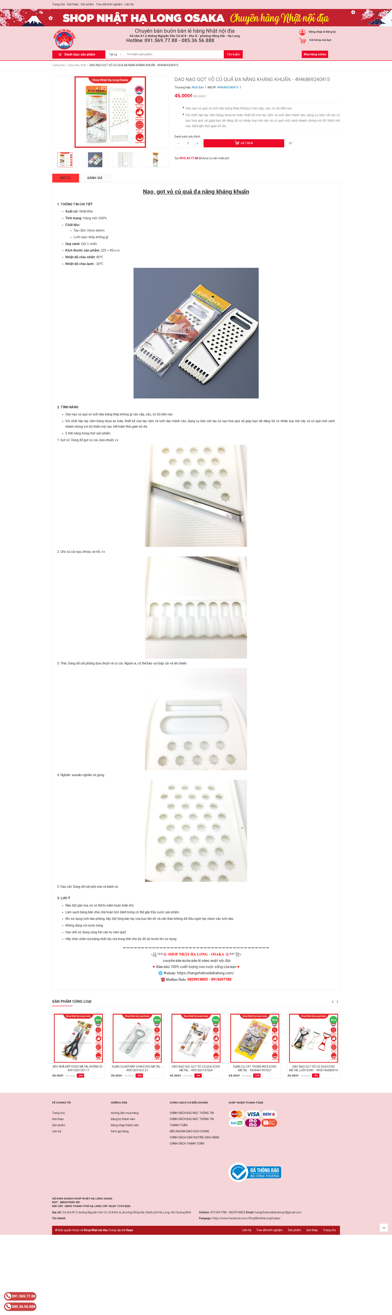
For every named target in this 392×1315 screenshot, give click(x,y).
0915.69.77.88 (188, 158)
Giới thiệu (73, 4)
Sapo (129, 1230)
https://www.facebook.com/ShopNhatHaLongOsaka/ (246, 1218)
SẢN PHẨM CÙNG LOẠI (71, 1001)
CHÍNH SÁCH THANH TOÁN (187, 1143)
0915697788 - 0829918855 (227, 1212)
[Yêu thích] (290, 143)
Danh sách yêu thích (187, 136)
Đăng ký (331, 31)
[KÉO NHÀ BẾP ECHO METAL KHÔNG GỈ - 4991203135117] (78, 1038)
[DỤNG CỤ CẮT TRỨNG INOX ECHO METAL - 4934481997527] (255, 1038)
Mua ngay (60, 1077)
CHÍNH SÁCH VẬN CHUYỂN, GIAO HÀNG (194, 1137)
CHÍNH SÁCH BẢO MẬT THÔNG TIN (192, 1113)
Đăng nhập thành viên (125, 1125)
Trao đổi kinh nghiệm (109, 4)
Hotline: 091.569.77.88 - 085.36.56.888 (170, 40)
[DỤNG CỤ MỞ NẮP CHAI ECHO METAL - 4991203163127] (137, 1038)
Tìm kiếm (233, 54)
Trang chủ (58, 4)
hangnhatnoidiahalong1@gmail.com (278, 1212)
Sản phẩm (87, 4)
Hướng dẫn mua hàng (125, 1113)
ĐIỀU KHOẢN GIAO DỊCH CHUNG (189, 1131)
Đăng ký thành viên (123, 1119)
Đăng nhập (315, 31)
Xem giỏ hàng (120, 1131)
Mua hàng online (315, 54)
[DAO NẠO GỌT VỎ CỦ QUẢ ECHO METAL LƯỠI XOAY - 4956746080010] (313, 1038)
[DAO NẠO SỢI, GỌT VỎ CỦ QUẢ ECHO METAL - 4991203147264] (196, 1038)
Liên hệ (129, 4)
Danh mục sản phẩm (80, 54)
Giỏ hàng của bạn (320, 39)
